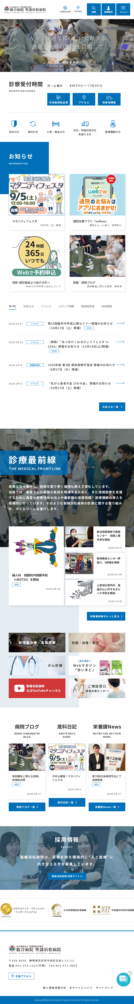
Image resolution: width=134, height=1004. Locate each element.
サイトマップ (104, 987)
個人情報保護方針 (54, 987)
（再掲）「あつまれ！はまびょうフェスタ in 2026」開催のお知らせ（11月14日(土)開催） (79, 344)
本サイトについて (81, 987)
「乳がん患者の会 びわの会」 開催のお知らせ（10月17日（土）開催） (79, 385)
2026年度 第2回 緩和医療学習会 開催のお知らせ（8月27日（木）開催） (81, 367)
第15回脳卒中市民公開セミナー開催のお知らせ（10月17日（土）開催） (80, 325)
